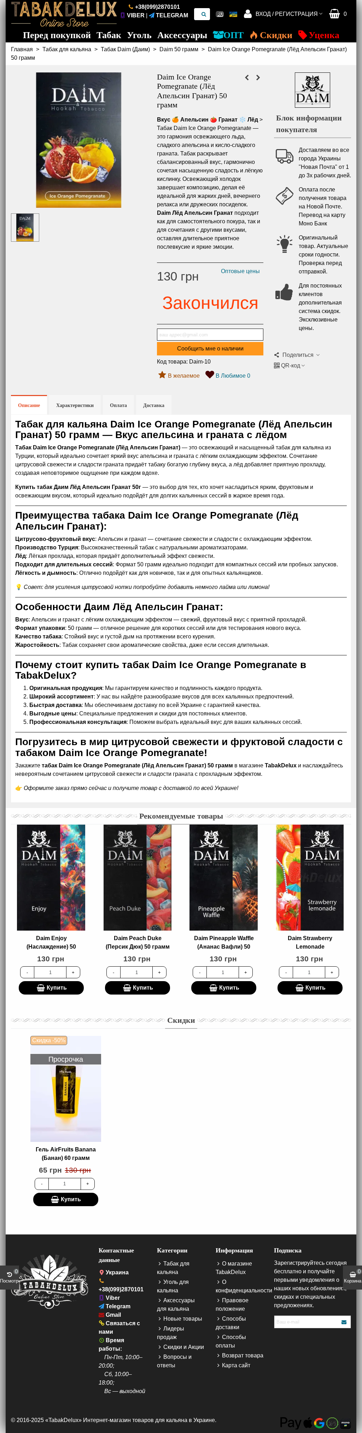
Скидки (276, 35)
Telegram (172, 15)
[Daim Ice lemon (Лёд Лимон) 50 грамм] (246, 77)
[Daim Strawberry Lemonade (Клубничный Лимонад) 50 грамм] (310, 878)
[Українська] (233, 14)
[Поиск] (204, 14)
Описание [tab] (29, 405)
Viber (136, 15)
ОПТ (233, 35)
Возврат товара (242, 1355)
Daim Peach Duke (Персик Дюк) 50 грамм (138, 942)
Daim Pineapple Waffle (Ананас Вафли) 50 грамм (224, 946)
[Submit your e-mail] (344, 1322)
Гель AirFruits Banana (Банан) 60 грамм (66, 1153)
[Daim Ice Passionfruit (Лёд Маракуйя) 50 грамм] (258, 77)
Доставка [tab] (153, 405)
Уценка (324, 35)
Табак (109, 35)
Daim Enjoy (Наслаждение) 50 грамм (51, 946)
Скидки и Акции (183, 1347)
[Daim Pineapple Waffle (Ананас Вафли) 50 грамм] (223, 878)
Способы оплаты (231, 1341)
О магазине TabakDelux (234, 1268)
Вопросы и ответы (174, 1361)
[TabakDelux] (64, 14)
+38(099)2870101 (157, 7)
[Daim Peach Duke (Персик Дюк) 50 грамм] (137, 878)
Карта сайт (236, 1365)
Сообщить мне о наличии (210, 349)
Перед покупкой (57, 35)
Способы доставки (231, 1323)
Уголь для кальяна (173, 1286)
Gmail (113, 1315)
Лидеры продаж (170, 1333)
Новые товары (182, 1319)
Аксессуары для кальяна (176, 1304)
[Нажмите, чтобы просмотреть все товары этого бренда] (312, 90)
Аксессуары (182, 35)
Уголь (139, 35)
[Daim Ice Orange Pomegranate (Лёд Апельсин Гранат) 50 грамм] (78, 203)
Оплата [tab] (118, 405)
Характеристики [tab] (75, 405)
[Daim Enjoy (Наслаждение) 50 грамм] (51, 878)
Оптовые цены (240, 271)
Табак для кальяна (173, 1268)
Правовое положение (232, 1304)
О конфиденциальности (239, 1286)
